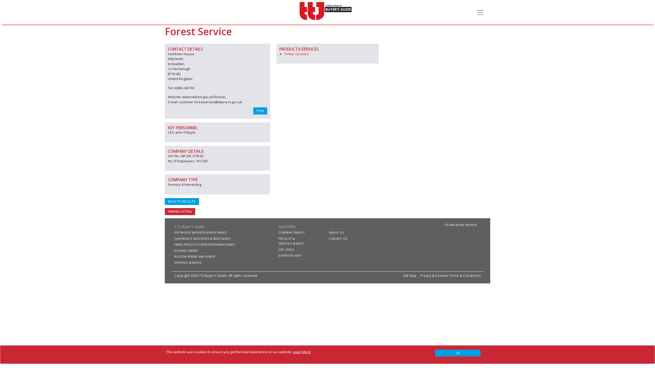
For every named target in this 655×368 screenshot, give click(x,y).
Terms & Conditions (465, 275)
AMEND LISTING (180, 211)
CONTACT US (338, 238)
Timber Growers (296, 54)
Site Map (410, 275)
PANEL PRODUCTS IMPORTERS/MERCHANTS (204, 244)
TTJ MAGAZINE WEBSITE (461, 225)
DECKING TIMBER (186, 250)
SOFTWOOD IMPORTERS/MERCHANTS (200, 232)
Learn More (302, 352)
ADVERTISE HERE (290, 255)
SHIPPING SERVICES (188, 262)
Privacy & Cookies (434, 275)
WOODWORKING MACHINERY (194, 256)
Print (260, 110)
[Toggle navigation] (480, 12)
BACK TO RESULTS (182, 201)
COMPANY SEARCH (291, 232)
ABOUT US (336, 232)
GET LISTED (286, 249)
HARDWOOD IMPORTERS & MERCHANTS (202, 238)
